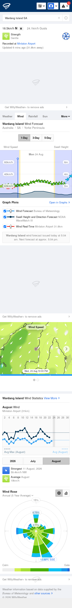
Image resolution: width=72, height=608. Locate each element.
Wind (20, 116)
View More (50, 398)
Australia (7, 128)
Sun (45, 116)
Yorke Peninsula (34, 128)
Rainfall (33, 116)
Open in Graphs (58, 202)
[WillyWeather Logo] (9, 6)
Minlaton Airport (26, 43)
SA (19, 128)
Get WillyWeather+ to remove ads (24, 107)
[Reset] (59, 17)
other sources (42, 593)
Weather (7, 116)
